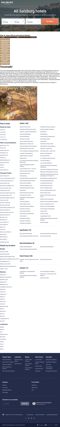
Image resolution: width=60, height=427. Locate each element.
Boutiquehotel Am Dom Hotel (27, 148)
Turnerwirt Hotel (44, 213)
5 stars (1, 129)
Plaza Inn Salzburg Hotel (46, 187)
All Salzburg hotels (4, 242)
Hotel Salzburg (23, 175)
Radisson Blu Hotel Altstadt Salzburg (49, 201)
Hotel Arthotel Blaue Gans (26, 185)
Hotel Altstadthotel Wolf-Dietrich (27, 180)
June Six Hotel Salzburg (46, 163)
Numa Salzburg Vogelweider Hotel (48, 178)
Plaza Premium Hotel (45, 192)
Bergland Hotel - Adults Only (26, 143)
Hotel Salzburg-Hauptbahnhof (47, 136)
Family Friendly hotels (5, 180)
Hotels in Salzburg (6, 359)
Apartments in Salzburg (8, 362)
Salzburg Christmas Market (6, 266)
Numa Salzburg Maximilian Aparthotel (29, 236)
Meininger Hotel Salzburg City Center (49, 171)
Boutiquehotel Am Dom (51, 371)
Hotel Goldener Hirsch (25, 204)
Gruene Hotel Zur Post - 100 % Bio (28, 168)
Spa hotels (37, 371)
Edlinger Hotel (23, 158)
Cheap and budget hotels (6, 193)
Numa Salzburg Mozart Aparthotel (48, 233)
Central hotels (3, 183)
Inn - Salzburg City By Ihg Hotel (47, 158)
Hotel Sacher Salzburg (51, 359)
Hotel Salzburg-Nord (45, 139)
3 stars (1, 134)
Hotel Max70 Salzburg (25, 220)
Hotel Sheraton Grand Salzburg (47, 146)
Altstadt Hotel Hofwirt (25, 127)
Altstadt (2, 274)
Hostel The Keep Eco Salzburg (47, 271)
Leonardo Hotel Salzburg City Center (49, 169)
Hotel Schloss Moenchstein (46, 143)
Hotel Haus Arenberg (25, 208)
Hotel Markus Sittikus (25, 218)
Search (49, 21)
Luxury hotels (38, 359)
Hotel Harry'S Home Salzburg (27, 206)
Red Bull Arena (3, 254)
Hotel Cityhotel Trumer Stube (27, 192)
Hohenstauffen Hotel (25, 173)
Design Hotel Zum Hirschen (26, 155)
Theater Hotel (43, 211)
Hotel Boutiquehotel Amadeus (27, 187)
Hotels (1, 148)
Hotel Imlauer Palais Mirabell (27, 213)
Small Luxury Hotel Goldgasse (47, 206)
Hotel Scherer (43, 141)
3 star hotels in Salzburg (28, 368)
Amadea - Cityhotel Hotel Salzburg (28, 131)
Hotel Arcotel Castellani (25, 183)
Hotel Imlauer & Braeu (25, 211)
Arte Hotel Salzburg (24, 136)
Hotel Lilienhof (23, 216)
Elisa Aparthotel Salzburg (26, 233)
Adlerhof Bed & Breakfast (26, 246)
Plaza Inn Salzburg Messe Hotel (47, 190)
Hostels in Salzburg (7, 364)
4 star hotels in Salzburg (28, 364)
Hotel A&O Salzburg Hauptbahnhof (28, 178)
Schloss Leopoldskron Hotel (47, 204)
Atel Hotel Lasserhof (25, 139)
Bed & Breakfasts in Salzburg (7, 367)
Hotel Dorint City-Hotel (25, 195)
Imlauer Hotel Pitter (45, 155)
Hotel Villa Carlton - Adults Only (47, 151)
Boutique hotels (39, 368)
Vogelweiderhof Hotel (45, 216)
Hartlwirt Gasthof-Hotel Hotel (27, 171)
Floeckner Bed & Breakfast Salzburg (28, 249)
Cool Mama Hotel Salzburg (26, 153)
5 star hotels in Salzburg (28, 360)
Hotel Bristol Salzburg (51, 362)
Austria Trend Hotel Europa (26, 141)
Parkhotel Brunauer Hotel (46, 185)
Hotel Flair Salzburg (24, 201)
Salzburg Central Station (6, 256)
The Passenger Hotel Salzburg (47, 208)
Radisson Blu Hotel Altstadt (47, 199)
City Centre (2, 251)
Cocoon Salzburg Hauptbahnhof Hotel (29, 151)
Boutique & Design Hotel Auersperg (28, 146)
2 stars (1, 137)
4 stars (1, 132)
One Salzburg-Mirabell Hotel (47, 180)
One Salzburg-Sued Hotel (46, 183)
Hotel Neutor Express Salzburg (47, 127)
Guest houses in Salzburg (8, 371)
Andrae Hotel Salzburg (25, 134)
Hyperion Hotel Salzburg (46, 153)
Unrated (2, 139)
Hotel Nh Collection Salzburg (47, 129)
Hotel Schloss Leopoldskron (49, 367)
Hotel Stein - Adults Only (46, 148)
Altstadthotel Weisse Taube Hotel (28, 129)
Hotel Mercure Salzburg (25, 223)
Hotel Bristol (23, 190)
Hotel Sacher (43, 131)
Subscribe (25, 403)
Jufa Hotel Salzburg (45, 160)
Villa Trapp (48, 364)
